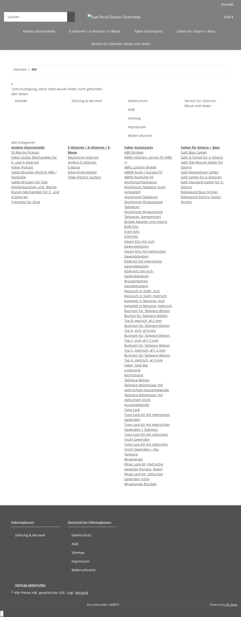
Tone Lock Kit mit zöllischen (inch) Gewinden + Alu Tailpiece (146, 449)
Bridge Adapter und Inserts (145, 221)
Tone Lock (132, 409)
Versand (81, 592)
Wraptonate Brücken (140, 484)
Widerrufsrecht (140, 135)
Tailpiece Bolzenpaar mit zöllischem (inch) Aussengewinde (143, 400)
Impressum (137, 127)
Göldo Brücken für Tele (29, 182)
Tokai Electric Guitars (84, 177)
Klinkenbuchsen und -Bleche (34, 187)
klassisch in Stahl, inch (142, 291)
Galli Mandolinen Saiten (200, 172)
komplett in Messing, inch (144, 301)
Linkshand (132, 370)
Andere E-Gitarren (82, 162)
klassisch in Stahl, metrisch (145, 296)
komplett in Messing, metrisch (148, 306)
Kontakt (227, 4)
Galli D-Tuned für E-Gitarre (202, 157)
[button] (208, 17)
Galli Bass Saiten (194, 152)
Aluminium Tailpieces (141, 197)
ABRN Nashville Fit (138, 177)
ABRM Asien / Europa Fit (143, 172)
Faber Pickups (22, 167)
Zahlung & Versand (87, 101)
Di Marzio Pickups (25, 152)
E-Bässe (74, 167)
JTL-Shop (231, 605)
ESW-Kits (131, 236)
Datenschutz (138, 101)
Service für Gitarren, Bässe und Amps (120, 43)
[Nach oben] (2, 614)
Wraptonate (133, 459)
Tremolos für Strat (25, 202)
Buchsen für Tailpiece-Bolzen (147, 310)
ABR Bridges (134, 152)
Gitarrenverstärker (82, 172)
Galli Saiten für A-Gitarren (201, 177)
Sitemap (134, 118)
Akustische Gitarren (83, 157)
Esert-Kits (131, 231)
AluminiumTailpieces (140, 182)
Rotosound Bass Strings (199, 192)
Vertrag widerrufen (30, 585)
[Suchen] (71, 17)
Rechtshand (133, 375)
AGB (131, 109)
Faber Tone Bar (136, 365)
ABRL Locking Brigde (140, 167)
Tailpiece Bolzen (136, 380)
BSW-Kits (131, 226)
